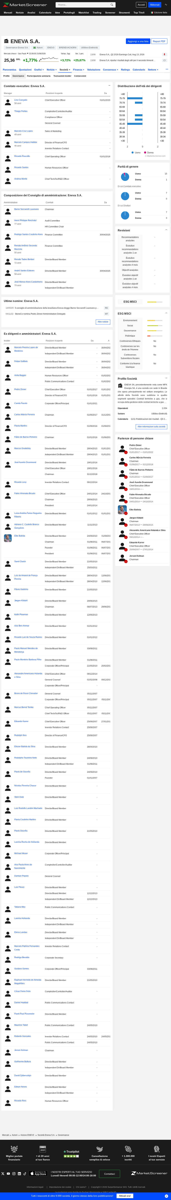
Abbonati (154, 4)
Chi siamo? (81, 1187)
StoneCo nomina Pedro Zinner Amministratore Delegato (40, 314)
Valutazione (93, 69)
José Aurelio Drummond (141, 482)
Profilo (6, 76)
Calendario (139, 69)
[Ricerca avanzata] (112, 5)
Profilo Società (127, 378)
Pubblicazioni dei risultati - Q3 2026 (152, 419)
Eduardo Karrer (136, 542)
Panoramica (9, 69)
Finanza (78, 69)
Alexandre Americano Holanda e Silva (147, 530)
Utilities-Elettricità (159, 414)
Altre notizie (103, 322)
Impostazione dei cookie (60, 1187)
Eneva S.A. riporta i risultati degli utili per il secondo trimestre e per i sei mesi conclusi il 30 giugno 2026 (128, 60)
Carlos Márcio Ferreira (140, 457)
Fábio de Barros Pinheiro (141, 470)
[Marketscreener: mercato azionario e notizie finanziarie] (24, 4)
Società (64, 69)
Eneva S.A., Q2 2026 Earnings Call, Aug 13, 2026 (122, 54)
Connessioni (80, 76)
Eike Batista (135, 509)
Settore (152, 69)
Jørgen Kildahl (136, 518)
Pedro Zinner (135, 445)
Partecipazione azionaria (38, 76)
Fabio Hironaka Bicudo (140, 494)
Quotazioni (25, 69)
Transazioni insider (62, 76)
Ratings (125, 69)
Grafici (38, 69)
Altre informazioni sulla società (151, 426)
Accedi (141, 4)
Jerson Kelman (136, 556)
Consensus (110, 69)
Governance (18, 76)
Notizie (51, 69)
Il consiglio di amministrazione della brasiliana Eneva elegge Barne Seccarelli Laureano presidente (57, 308)
